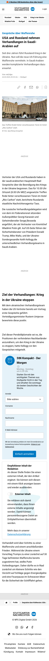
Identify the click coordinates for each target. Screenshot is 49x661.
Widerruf (41, 652)
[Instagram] (17, 627)
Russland (8, 17)
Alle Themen (32, 21)
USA (25, 17)
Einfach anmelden (24, 454)
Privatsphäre (10, 644)
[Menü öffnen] (3, 9)
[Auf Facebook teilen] (25, 87)
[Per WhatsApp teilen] (37, 87)
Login (44, 9)
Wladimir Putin (10, 21)
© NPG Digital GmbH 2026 (24, 620)
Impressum (30, 652)
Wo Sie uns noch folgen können (26, 634)
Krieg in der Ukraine (37, 17)
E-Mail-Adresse (11, 430)
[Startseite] (6, 603)
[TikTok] (27, 627)
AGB (29, 644)
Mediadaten (10, 648)
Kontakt (19, 652)
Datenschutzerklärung (18, 534)
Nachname (9, 418)
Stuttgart (22, 21)
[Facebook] (32, 627)
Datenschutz (39, 644)
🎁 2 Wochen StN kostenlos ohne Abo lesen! (24, 2)
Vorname (9, 406)
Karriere (21, 644)
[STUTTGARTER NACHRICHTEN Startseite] (24, 9)
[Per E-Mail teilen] (31, 87)
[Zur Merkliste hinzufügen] (45, 87)
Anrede (8, 394)
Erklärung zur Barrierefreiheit (31, 648)
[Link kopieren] (18, 87)
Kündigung (9, 652)
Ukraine (17, 17)
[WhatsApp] (22, 627)
